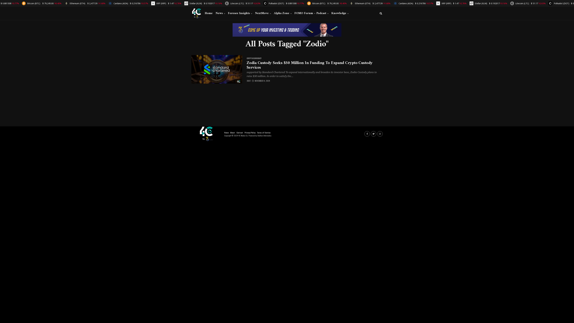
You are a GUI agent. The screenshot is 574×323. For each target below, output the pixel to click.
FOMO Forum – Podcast (310, 13)
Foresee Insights (239, 13)
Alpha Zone (281, 13)
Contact (239, 132)
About (232, 132)
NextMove (262, 13)
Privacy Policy (250, 132)
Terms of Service (263, 132)
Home (209, 13)
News (219, 13)
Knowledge (338, 13)
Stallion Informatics (264, 135)
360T (249, 80)
